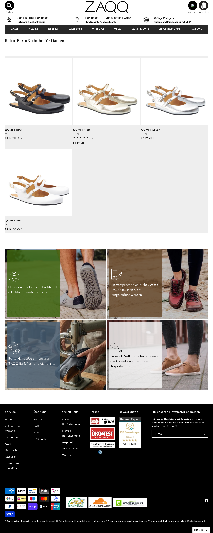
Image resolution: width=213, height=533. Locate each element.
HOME (14, 29)
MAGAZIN (196, 29)
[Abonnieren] (204, 434)
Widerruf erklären (14, 466)
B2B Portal (40, 438)
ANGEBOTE (75, 29)
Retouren (10, 456)
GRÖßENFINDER (169, 29)
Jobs (36, 432)
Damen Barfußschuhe (71, 422)
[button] (9, 5)
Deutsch (198, 529)
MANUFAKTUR (140, 29)
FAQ (36, 425)
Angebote (68, 442)
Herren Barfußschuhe (71, 433)
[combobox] (201, 530)
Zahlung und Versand (13, 428)
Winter (66, 454)
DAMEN (33, 29)
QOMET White (14, 220)
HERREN (53, 29)
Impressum (11, 437)
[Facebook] (206, 501)
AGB (8, 443)
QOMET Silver (150, 129)
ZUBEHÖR (98, 29)
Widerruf (11, 419)
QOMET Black (14, 129)
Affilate (38, 445)
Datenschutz (13, 450)
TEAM (117, 29)
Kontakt (39, 419)
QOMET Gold (81, 129)
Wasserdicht (70, 448)
